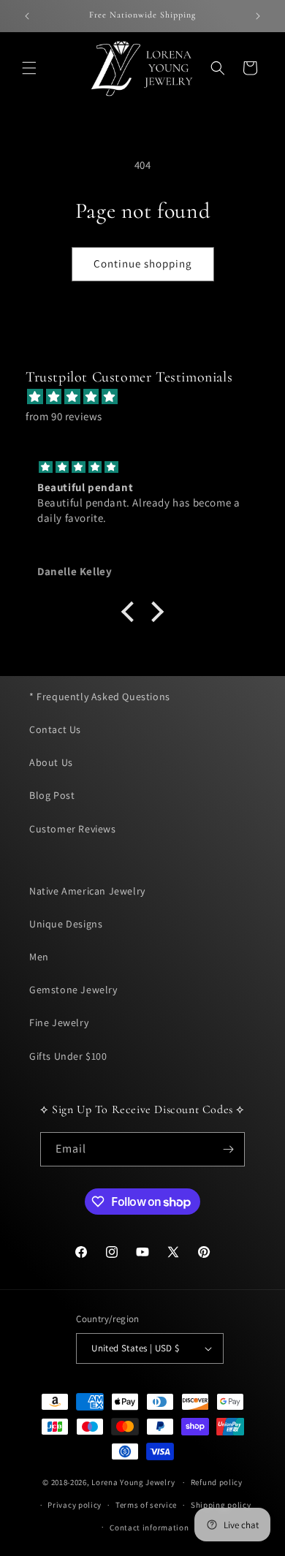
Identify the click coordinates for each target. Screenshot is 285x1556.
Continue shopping (143, 263)
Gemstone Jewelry (73, 989)
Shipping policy (221, 1505)
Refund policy (217, 1482)
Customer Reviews (72, 828)
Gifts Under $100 (68, 1056)
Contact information (149, 1527)
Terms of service (146, 1505)
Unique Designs (65, 923)
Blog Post (52, 795)
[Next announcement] (258, 16)
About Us (51, 762)
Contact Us (55, 729)
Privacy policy (75, 1505)
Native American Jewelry (87, 890)
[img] (150, 396)
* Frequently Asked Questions (99, 696)
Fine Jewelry (58, 1022)
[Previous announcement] (27, 16)
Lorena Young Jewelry (133, 1482)
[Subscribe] (228, 1149)
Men (39, 956)
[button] (29, 68)
